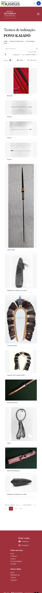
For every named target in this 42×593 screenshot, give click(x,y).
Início (12, 554)
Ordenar (15, 55)
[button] (6, 508)
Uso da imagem (16, 561)
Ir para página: (27, 505)
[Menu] (38, 14)
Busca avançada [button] (32, 52)
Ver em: (6, 60)
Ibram (12, 572)
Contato (13, 564)
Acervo (13, 559)
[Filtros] (6, 54)
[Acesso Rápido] (34, 3)
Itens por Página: (10, 505)
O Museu (13, 556)
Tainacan (13, 580)
